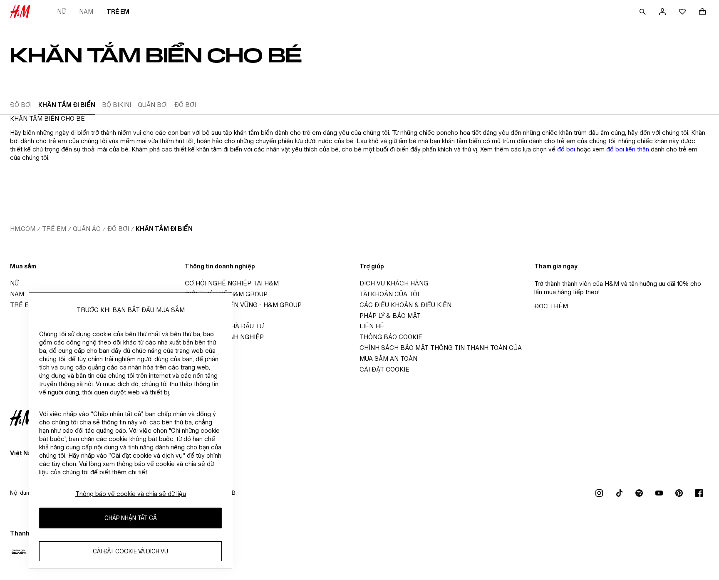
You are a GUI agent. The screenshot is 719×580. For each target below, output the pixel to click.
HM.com (22, 228)
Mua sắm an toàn (388, 358)
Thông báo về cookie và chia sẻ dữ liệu (130, 493)
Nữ (61, 11)
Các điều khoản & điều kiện (405, 304)
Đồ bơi (118, 228)
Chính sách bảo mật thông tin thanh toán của (441, 347)
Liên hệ (372, 326)
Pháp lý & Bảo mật (390, 315)
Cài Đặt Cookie (384, 369)
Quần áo (87, 228)
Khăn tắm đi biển (164, 228)
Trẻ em (118, 11)
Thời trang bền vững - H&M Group (243, 304)
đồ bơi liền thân (627, 149)
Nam (86, 11)
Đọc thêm (551, 306)
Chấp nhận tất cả (130, 518)
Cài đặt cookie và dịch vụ (130, 551)
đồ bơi (566, 149)
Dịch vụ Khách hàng (394, 283)
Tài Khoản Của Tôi (389, 293)
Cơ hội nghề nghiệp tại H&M (232, 283)
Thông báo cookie (391, 336)
